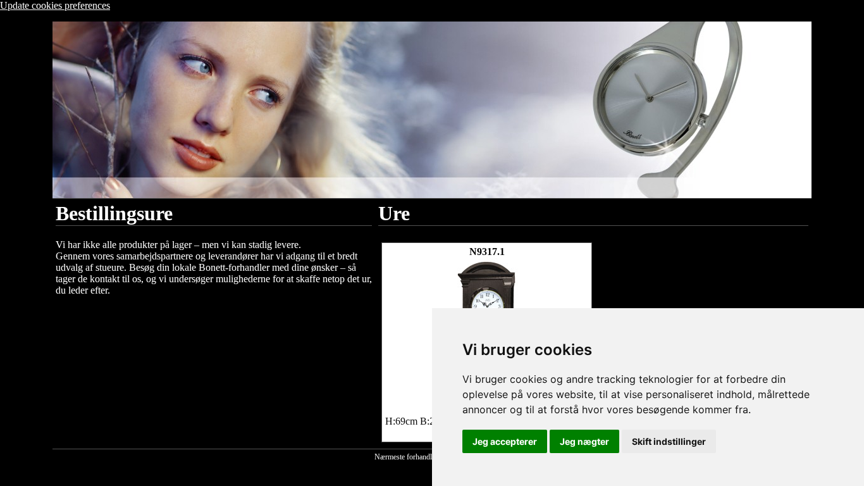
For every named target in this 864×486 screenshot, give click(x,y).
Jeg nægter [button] (584, 441)
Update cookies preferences (55, 5)
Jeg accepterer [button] (504, 441)
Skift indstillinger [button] (669, 441)
